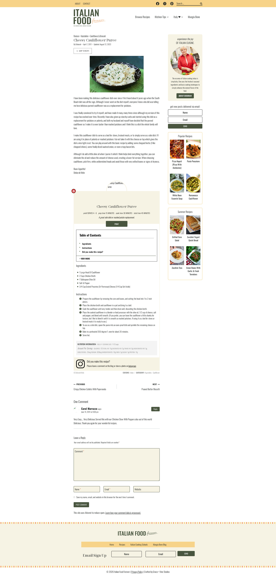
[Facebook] (157, 3)
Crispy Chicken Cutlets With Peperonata (90, 387)
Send (185, 126)
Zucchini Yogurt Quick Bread (193, 238)
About (77, 3)
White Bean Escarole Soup (177, 197)
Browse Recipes (142, 17)
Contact (86, 3)
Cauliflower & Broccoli (98, 35)
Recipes (76, 35)
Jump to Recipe (84, 51)
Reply (156, 409)
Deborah (78, 44)
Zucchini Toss (177, 267)
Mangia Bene (194, 17)
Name (78, 489)
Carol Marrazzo (89, 409)
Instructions (87, 247)
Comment (79, 451)
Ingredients (86, 243)
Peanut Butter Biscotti (151, 387)
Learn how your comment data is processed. (123, 512)
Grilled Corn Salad (177, 238)
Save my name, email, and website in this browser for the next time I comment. (105, 497)
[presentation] (177, 149)
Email (107, 489)
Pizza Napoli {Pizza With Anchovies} (177, 164)
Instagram (132, 365)
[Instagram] (164, 3)
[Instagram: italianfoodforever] (81, 364)
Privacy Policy (137, 571)
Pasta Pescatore (193, 161)
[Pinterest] (171, 3)
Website (138, 489)
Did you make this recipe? (92, 251)
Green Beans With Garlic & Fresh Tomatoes (193, 271)
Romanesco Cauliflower (193, 197)
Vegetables (84, 35)
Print (116, 224)
